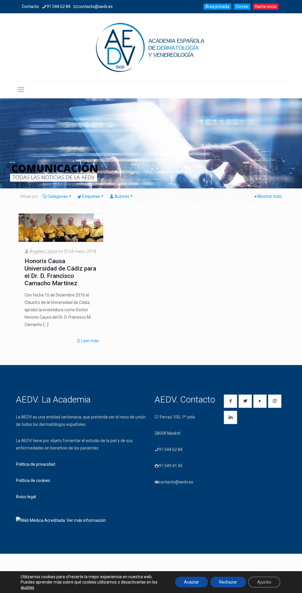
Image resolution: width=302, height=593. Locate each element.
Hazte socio (266, 6)
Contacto (30, 6)
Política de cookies (33, 480)
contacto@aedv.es (95, 6)
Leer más (90, 340)
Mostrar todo (269, 196)
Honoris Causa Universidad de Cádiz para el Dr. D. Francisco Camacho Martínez (60, 272)
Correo (242, 6)
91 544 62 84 (58, 6)
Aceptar (191, 582)
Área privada (217, 6)
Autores (121, 196)
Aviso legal (26, 496)
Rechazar (228, 582)
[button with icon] (230, 401)
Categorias (57, 196)
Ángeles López (43, 251)
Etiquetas (91, 196)
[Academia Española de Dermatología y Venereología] (151, 47)
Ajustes (264, 582)
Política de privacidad (35, 464)
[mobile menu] (21, 90)
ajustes (27, 587)
